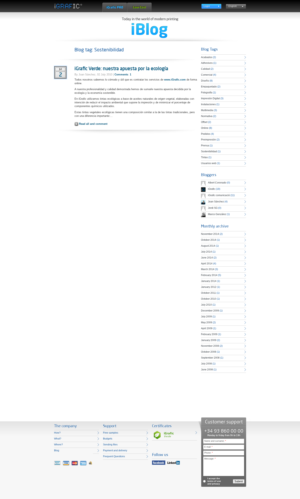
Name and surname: (215, 441)
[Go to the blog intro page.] (150, 30)
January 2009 (208, 340)
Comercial (206, 74)
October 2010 (208, 298)
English (232, 6)
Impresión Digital (210, 98)
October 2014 (208, 239)
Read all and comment (93, 123)
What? (57, 438)
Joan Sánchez (216, 201)
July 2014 (206, 251)
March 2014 (207, 269)
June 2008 (207, 369)
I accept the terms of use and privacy (214, 481)
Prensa (205, 145)
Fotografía (206, 92)
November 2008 (210, 345)
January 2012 (208, 287)
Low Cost (139, 7)
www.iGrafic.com (175, 79)
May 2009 (206, 322)
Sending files (110, 444)
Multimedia (207, 110)
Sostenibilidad (209, 151)
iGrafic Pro (114, 7)
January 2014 (208, 281)
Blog (56, 450)
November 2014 (210, 234)
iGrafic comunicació (219, 195)
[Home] (68, 6)
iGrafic (211, 189)
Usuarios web (208, 163)
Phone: (208, 453)
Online (204, 128)
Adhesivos (207, 63)
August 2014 (208, 245)
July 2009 (206, 316)
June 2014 (207, 257)
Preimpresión (208, 139)
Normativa (206, 116)
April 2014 (206, 263)
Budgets (107, 438)
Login (206, 6)
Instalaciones (208, 104)
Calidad (205, 68)
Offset (204, 122)
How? (57, 432)
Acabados (206, 57)
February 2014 (209, 275)
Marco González (217, 214)
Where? (58, 444)
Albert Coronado (217, 182)
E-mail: (208, 447)
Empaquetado (209, 86)
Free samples (110, 432)
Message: (210, 458)
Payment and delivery (115, 450)
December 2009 (210, 310)
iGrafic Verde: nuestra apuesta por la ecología (121, 68)
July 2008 (206, 363)
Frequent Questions (114, 456)
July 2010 (206, 304)
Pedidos (205, 133)
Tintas (204, 157)
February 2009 (209, 334)
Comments (121, 74)
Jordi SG (213, 207)
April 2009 (206, 328)
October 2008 (208, 351)
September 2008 (210, 357)
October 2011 (208, 292)
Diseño (205, 80)
